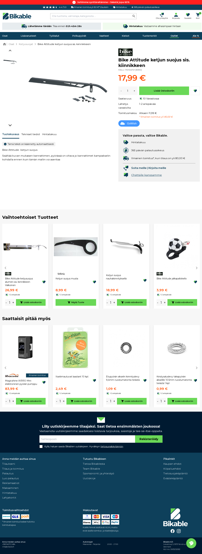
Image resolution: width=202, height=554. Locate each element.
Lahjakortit (9, 497)
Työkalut (54, 35)
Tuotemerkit (149, 35)
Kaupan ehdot (172, 463)
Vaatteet (104, 35)
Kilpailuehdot (172, 468)
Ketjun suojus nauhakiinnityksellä (116, 277)
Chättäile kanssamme (146, 175)
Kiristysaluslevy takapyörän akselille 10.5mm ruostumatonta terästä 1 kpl (174, 380)
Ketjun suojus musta (67, 278)
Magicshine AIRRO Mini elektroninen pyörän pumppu (21, 382)
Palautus (7, 473)
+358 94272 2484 (8, 544)
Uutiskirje (89, 478)
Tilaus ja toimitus (13, 468)
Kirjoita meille (157, 168)
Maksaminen (10, 487)
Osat (5, 35)
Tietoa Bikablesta (94, 463)
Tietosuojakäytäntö (175, 473)
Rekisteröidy (149, 439)
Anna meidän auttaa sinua (19, 458)
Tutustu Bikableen (94, 458)
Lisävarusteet (28, 35)
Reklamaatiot (10, 483)
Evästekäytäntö (173, 478)
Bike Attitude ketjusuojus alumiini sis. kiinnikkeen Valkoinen (19, 282)
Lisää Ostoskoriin (164, 90)
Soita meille (139, 168)
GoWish (132, 123)
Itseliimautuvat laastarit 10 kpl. (72, 376)
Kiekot (125, 35)
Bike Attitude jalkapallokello (172, 278)
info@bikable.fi (8, 547)
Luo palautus (10, 478)
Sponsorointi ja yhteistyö (98, 473)
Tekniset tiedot (30, 134)
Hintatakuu (49, 134)
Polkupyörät (79, 35)
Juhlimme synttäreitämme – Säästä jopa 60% (103, 2)
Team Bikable (91, 468)
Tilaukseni (8, 463)
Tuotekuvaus (10, 134)
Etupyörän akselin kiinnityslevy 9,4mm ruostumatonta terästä (123, 378)
